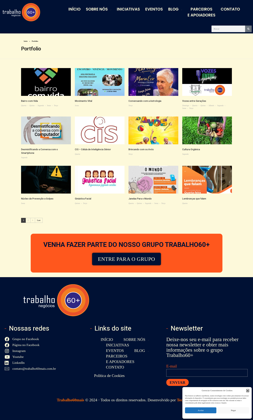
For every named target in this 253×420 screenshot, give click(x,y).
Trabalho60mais (70, 400)
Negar (233, 410)
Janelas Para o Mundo (140, 198)
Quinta (32, 105)
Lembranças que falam (194, 198)
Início (26, 41)
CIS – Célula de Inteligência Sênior (93, 149)
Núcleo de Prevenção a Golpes (37, 198)
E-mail (171, 366)
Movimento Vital (83, 101)
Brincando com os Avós (141, 149)
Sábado (211, 105)
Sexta (49, 105)
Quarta (23, 105)
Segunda (41, 105)
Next (32, 220)
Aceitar (201, 410)
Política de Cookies (109, 375)
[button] (247, 390)
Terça (56, 105)
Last (38, 220)
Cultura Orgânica (191, 149)
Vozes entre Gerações (194, 101)
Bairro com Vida (29, 101)
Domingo (185, 105)
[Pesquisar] (248, 29)
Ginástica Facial (83, 198)
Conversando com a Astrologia (144, 101)
